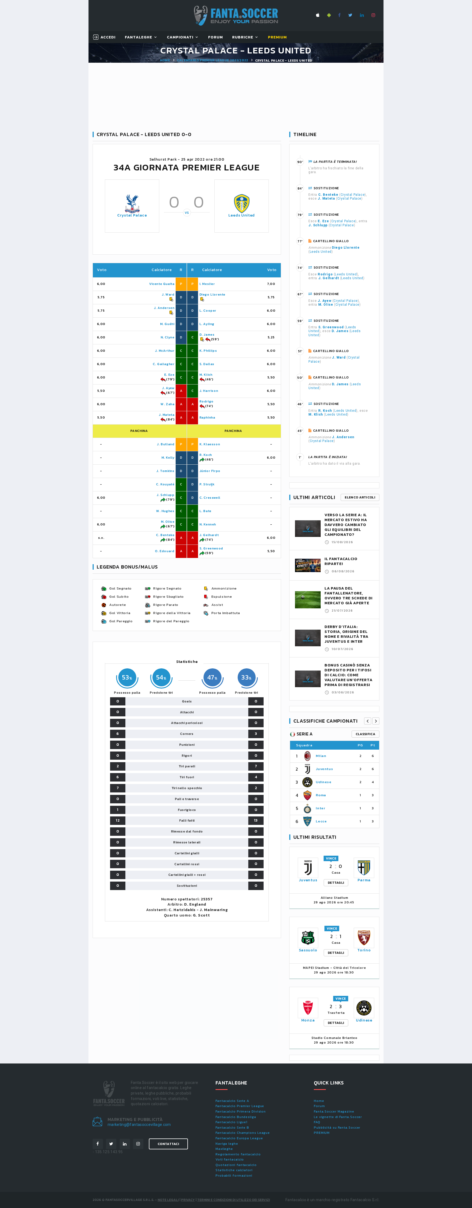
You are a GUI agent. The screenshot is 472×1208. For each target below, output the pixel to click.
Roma (321, 795)
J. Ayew (168, 388)
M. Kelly (168, 457)
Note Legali (168, 1199)
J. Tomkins (165, 470)
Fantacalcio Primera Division (241, 1111)
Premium (277, 37)
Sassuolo (308, 950)
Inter (320, 808)
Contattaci (168, 1143)
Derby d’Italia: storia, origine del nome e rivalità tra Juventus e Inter (346, 634)
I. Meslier (207, 283)
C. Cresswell (209, 497)
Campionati (180, 37)
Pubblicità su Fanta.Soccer (337, 1127)
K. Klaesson (209, 444)
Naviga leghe (227, 1143)
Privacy (188, 1199)
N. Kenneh (207, 524)
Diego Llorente (212, 294)
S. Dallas (206, 364)
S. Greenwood (211, 548)
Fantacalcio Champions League (243, 1132)
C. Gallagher (163, 364)
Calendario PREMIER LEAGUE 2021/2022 (212, 60)
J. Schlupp (165, 494)
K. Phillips (208, 350)
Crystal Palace (132, 215)
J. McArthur (165, 350)
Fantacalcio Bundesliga (236, 1116)
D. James (207, 334)
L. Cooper (207, 310)
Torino (364, 950)
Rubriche (242, 37)
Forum (215, 37)
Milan (321, 755)
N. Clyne (168, 337)
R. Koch (205, 454)
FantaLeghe (138, 37)
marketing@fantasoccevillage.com (139, 1124)
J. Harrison (208, 390)
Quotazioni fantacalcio (236, 1164)
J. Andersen (164, 307)
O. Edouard (164, 551)
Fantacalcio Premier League (240, 1106)
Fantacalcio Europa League (239, 1138)
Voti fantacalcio (230, 1159)
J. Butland (165, 444)
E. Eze (169, 374)
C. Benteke (165, 535)
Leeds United (241, 215)
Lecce (321, 821)
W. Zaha (167, 404)
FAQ (317, 1122)
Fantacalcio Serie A (232, 1100)
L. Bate (205, 511)
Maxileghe (224, 1148)
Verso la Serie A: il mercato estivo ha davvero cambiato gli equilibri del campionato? (345, 524)
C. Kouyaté (165, 484)
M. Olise (168, 521)
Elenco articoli (360, 497)
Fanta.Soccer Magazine (334, 1111)
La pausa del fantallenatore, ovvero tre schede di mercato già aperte (348, 595)
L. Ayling (206, 323)
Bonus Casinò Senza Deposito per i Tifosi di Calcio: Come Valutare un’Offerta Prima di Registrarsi (348, 675)
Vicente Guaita (161, 283)
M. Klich (206, 374)
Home (165, 60)
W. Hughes (165, 511)
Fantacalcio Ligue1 (231, 1122)
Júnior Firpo (209, 470)
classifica (365, 734)
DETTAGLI (336, 882)
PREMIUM (322, 1132)
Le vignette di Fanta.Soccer (338, 1116)
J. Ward (168, 294)
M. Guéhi (167, 323)
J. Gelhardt (209, 535)
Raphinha (207, 417)
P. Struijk (207, 484)
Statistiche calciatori (234, 1170)
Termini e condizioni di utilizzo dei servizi (233, 1199)
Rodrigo (206, 401)
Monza (308, 1020)
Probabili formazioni (234, 1175)
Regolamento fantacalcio (238, 1154)
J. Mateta (166, 414)
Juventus (324, 768)
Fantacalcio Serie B (232, 1127)
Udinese (324, 782)
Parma (364, 880)
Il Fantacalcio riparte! (341, 561)
